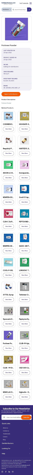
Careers (5, 436)
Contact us (6, 431)
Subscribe (26, 417)
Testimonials (6, 434)
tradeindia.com (25, 465)
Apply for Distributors (11, 94)
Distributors (6, 9)
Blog (4, 439)
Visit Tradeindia (24, 3)
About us (5, 428)
